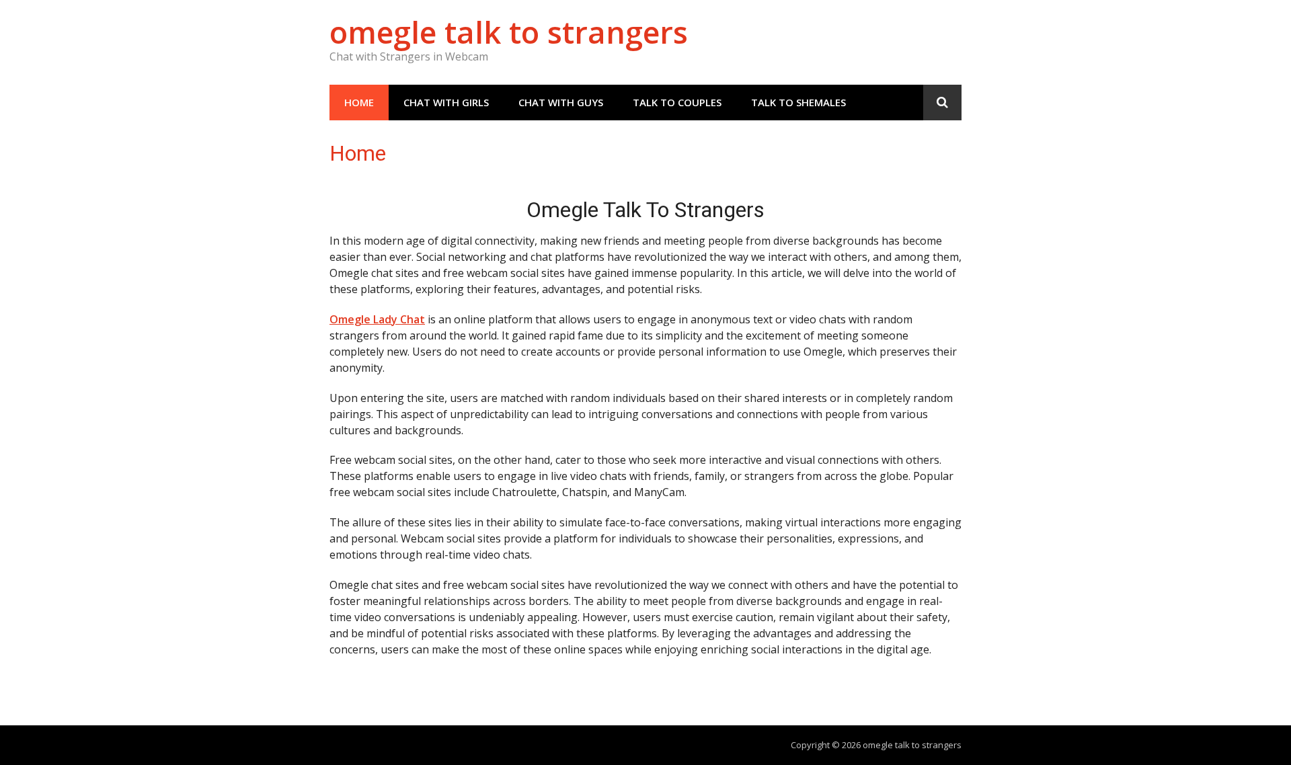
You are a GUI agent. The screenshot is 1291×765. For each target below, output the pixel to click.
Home (359, 102)
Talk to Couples (677, 102)
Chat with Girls (446, 102)
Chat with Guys (560, 102)
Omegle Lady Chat (377, 319)
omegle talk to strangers (508, 31)
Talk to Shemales (798, 102)
